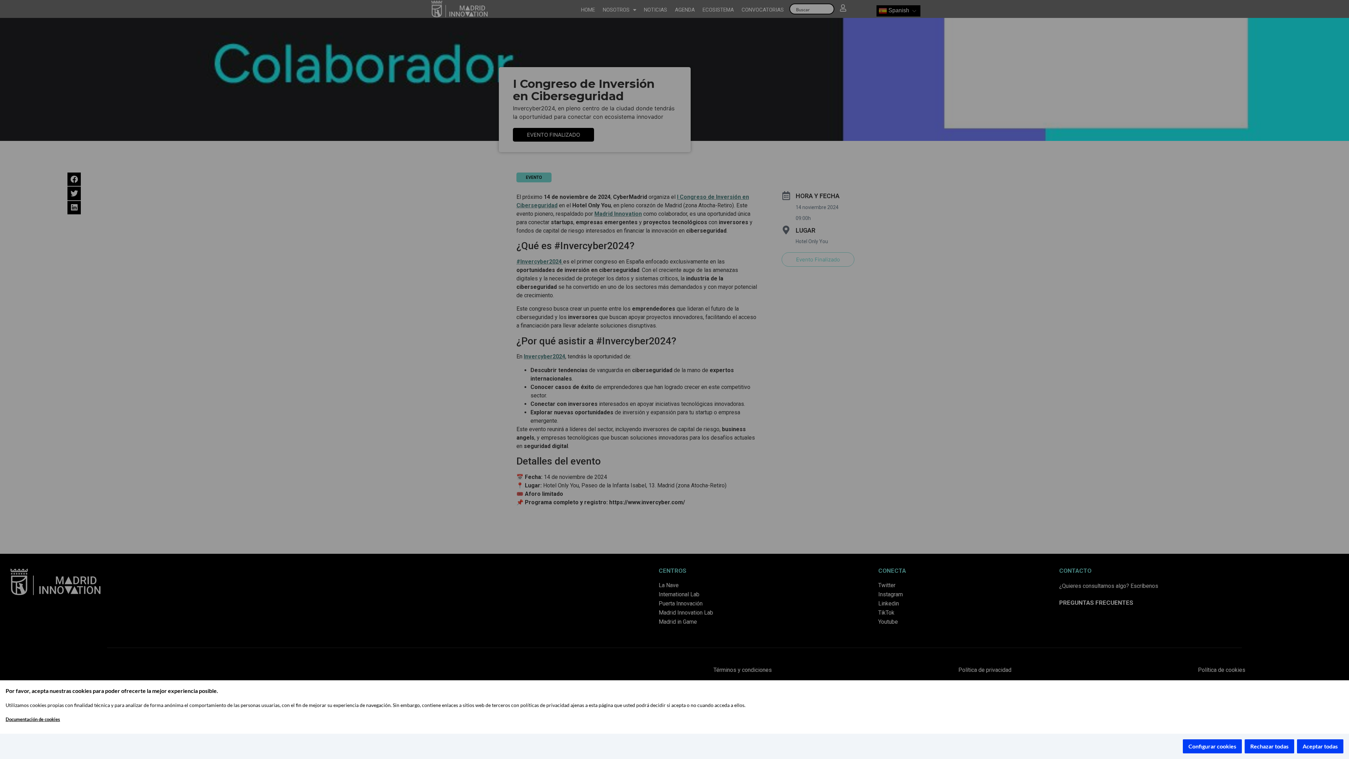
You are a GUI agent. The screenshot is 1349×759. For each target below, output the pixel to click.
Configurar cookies (1212, 746)
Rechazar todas (1269, 746)
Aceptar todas (1320, 746)
